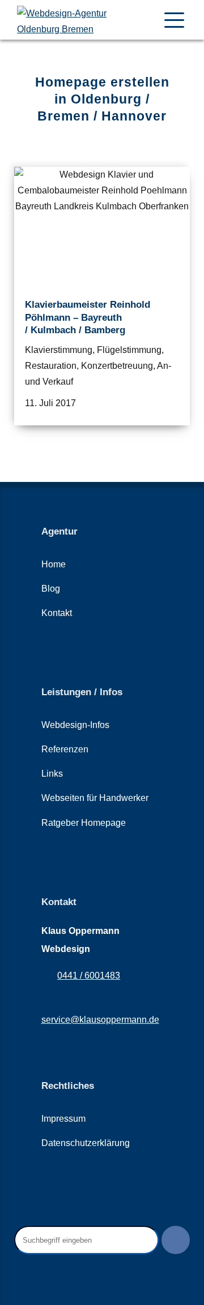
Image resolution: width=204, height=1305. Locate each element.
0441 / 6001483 (88, 975)
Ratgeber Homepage (83, 823)
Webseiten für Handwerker (94, 798)
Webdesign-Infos (75, 725)
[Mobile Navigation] (174, 20)
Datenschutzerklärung (85, 1143)
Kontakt (56, 613)
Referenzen (64, 749)
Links (52, 773)
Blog (50, 588)
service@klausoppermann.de (100, 1019)
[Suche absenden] (176, 1240)
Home (53, 564)
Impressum (63, 1118)
